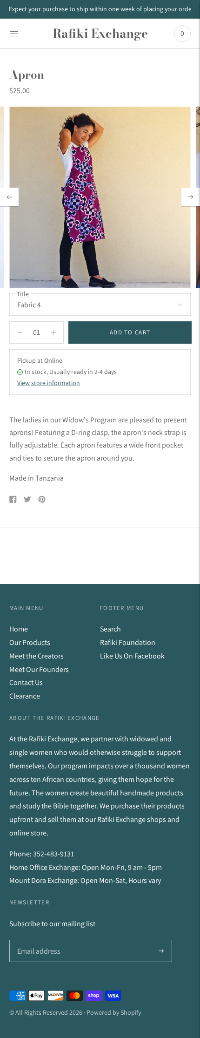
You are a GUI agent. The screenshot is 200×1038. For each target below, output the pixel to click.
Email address (38, 940)
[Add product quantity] (19, 332)
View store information (48, 383)
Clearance (24, 696)
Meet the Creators (36, 656)
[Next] (190, 197)
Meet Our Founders (39, 669)
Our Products (29, 642)
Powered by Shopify (114, 1012)
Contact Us (26, 682)
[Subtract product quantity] (53, 332)
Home (18, 629)
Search (110, 629)
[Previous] (9, 197)
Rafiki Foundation (127, 642)
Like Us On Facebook (132, 656)
